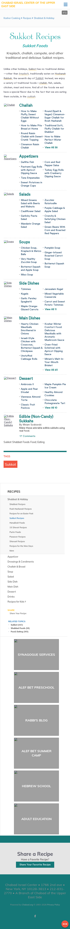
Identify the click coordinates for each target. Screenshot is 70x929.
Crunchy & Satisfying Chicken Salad (55, 219)
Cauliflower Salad (30, 211)
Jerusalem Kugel (54, 289)
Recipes (27, 18)
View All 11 (51, 309)
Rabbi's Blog (36, 720)
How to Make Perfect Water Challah (53, 139)
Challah (25, 105)
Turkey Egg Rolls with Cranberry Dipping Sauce (54, 173)
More (12, 550)
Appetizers (28, 156)
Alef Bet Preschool (36, 687)
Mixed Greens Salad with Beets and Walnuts (30, 203)
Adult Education (36, 819)
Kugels (24, 294)
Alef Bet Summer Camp (37, 753)
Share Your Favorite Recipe (35, 864)
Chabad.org (27, 904)
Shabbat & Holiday (44, 18)
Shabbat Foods (18, 628)
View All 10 (51, 408)
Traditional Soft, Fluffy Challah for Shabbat (54, 128)
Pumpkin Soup (52, 248)
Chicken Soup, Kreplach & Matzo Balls (31, 251)
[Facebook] (35, 916)
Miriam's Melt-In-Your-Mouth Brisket (54, 362)
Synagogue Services (36, 654)
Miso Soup (27, 274)
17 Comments (27, 436)
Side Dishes (29, 283)
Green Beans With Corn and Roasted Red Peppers (55, 230)
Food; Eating (17, 631)
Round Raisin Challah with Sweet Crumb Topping (32, 136)
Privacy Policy (53, 904)
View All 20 (51, 370)
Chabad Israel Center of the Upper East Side (28, 4)
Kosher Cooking (12, 18)
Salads (25, 194)
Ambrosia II (27, 384)
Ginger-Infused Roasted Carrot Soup (54, 255)
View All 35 (51, 147)
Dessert (26, 378)
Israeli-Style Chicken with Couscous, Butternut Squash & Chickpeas (32, 344)
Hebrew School (36, 786)
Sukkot (39, 78)
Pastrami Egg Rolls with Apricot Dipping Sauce (31, 170)
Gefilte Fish (27, 162)
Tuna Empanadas (30, 178)
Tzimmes (26, 289)
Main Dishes (29, 318)
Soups (24, 242)
